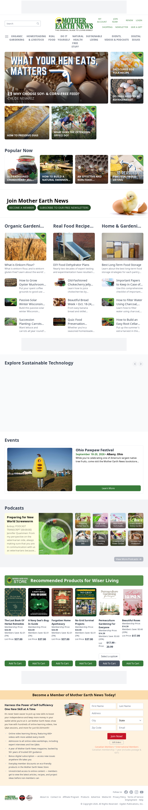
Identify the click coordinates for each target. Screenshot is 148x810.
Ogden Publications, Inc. (131, 803)
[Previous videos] (135, 364)
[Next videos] (140, 364)
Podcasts (14, 508)
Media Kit (106, 797)
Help (141, 799)
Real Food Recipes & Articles (72, 228)
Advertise (95, 797)
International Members (127, 746)
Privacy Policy (119, 797)
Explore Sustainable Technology (39, 363)
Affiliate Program (71, 797)
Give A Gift (136, 27)
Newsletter (121, 27)
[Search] (38, 23)
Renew (129, 20)
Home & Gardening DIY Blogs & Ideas (122, 228)
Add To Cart (15, 663)
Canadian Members (104, 746)
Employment (131, 799)
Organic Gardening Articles (25, 228)
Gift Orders (116, 742)
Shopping (107, 27)
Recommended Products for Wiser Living (74, 580)
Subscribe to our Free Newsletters (64, 207)
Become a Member (21, 207)
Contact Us (56, 797)
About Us (44, 797)
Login (139, 20)
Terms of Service (135, 797)
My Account (102, 20)
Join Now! (115, 20)
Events (12, 440)
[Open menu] (7, 37)
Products (85, 797)
